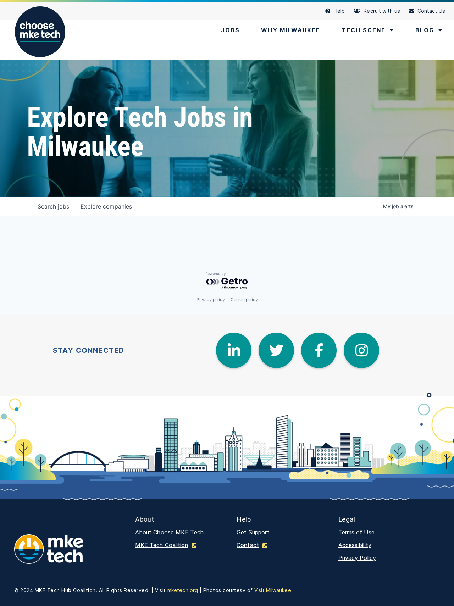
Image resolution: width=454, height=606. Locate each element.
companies (106, 206)
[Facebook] (319, 350)
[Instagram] (361, 350)
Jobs (230, 30)
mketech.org (182, 590)
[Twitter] (276, 350)
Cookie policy (244, 299)
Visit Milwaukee (272, 590)
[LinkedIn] (233, 350)
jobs (53, 206)
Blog (424, 30)
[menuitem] (339, 11)
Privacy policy (210, 299)
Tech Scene (364, 30)
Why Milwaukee (290, 30)
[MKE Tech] (60, 553)
